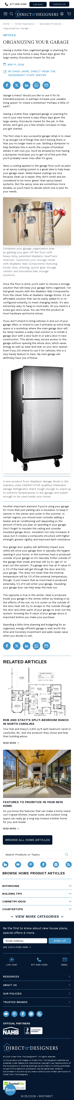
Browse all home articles (27, 840)
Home (6, 24)
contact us (59, 4)
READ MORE (9, 743)
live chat (38, 4)
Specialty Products (50, 24)
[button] (10, 1089)
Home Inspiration (24, 24)
